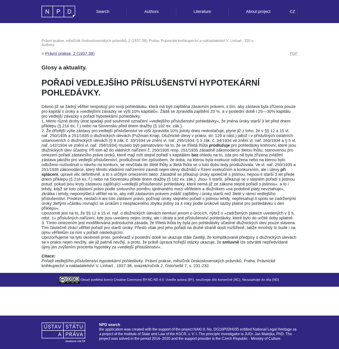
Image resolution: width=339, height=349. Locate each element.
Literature (202, 11)
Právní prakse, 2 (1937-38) (70, 53)
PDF (293, 54)
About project (258, 11)
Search (102, 11)
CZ (292, 11)
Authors (151, 11)
